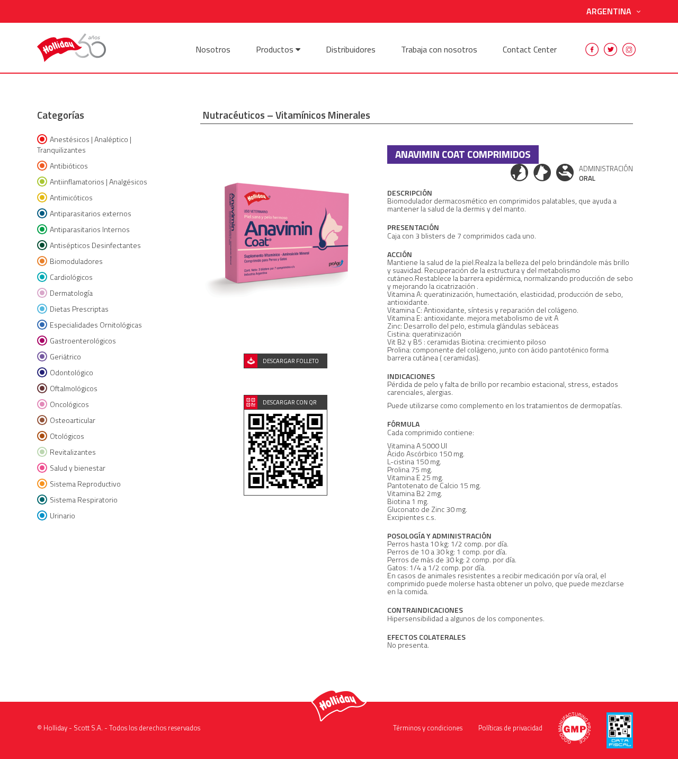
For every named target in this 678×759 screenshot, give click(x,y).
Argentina (608, 11)
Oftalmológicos (73, 388)
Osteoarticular (72, 420)
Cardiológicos (71, 277)
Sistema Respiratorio (84, 499)
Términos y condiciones (427, 727)
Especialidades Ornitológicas (96, 324)
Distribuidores (351, 49)
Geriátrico (65, 356)
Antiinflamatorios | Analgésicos (98, 181)
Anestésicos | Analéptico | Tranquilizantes (84, 144)
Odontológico (71, 372)
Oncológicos (69, 404)
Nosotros (212, 49)
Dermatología (71, 292)
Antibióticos (69, 165)
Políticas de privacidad (510, 727)
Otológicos (67, 436)
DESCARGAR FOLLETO (291, 361)
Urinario (62, 515)
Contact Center (530, 49)
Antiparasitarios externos (90, 213)
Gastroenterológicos (83, 340)
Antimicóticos (71, 197)
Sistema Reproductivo (85, 483)
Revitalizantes (73, 451)
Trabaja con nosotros (439, 49)
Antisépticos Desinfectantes (95, 245)
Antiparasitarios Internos (90, 229)
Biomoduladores (76, 261)
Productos (276, 49)
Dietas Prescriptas (79, 308)
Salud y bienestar (77, 467)
